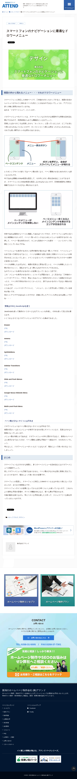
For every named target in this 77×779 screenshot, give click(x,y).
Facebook (32, 708)
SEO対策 (17, 695)
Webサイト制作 (7, 695)
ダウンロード (9, 332)
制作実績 (6, 715)
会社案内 (6, 726)
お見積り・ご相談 (9, 737)
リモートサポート (9, 744)
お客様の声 (7, 719)
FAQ (5, 733)
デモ (6, 328)
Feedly (32, 712)
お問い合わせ (7, 741)
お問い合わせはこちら (38, 638)
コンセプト (7, 708)
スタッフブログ (11, 23)
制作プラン (7, 712)
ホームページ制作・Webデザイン (13, 693)
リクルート (7, 730)
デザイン (21, 23)
